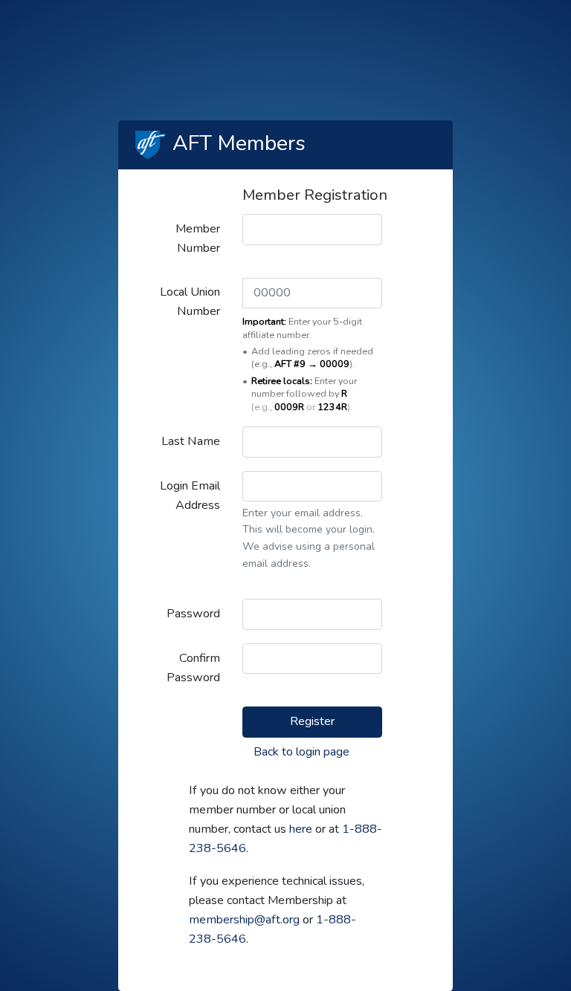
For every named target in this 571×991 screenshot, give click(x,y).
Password (193, 613)
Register (312, 721)
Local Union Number (190, 301)
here (300, 829)
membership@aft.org (244, 920)
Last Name (190, 441)
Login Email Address (190, 495)
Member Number (197, 238)
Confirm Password (193, 668)
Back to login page (301, 752)
